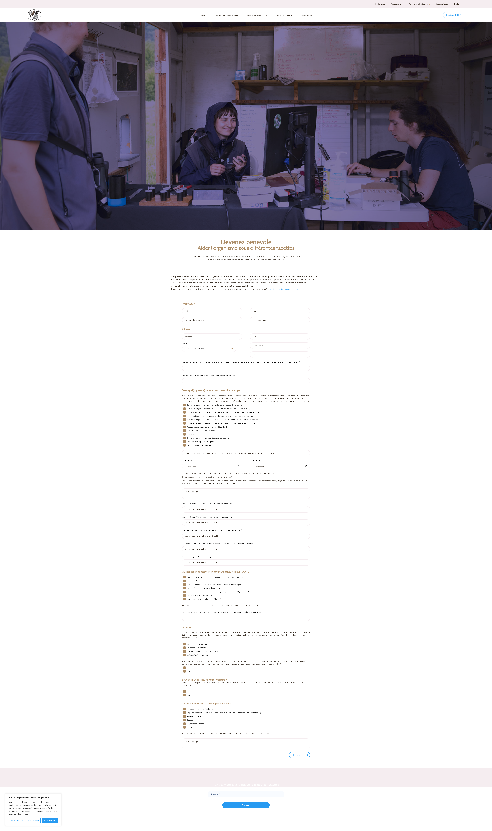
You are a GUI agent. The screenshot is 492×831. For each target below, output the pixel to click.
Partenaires (380, 4)
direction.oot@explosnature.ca (283, 289)
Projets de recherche (256, 15)
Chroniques (306, 15)
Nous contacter (441, 4)
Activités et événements (226, 15)
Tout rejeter (33, 820)
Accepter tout (49, 820)
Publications (396, 4)
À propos (202, 15)
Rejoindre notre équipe (418, 4)
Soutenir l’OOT (453, 15)
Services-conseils (284, 15)
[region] (33, 809)
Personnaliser (16, 820)
